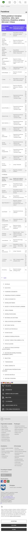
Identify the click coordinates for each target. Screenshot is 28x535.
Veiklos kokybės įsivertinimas (13, 321)
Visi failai (7, 284)
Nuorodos (17, 448)
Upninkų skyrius (4, 427)
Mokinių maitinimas (10, 302)
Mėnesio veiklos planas (11, 393)
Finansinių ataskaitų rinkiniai (12, 295)
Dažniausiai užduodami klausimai (19, 457)
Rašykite (4, 475)
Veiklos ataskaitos (10, 299)
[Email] (8, 481)
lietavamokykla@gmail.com (9, 497)
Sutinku (14, 529)
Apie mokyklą (4, 426)
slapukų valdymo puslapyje (15, 516)
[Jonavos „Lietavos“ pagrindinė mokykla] (3, 2)
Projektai (8, 386)
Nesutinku (13, 525)
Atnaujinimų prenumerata (12, 409)
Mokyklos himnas (5, 435)
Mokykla (8, 6)
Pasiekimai (3, 432)
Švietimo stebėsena (10, 378)
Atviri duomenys (18, 465)
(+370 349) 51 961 (9, 496)
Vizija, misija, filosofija (6, 431)
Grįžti (5, 278)
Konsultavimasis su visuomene (19, 454)
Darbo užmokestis (10, 365)
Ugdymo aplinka (4, 429)
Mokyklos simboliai (5, 434)
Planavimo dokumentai (11, 291)
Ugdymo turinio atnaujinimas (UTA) (14, 340)
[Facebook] (2, 481)
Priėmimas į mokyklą (5, 440)
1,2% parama (8, 401)
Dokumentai (8, 389)
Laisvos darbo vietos (11, 405)
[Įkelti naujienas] (9, 2)
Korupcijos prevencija (11, 329)
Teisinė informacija (19, 464)
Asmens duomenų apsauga (12, 336)
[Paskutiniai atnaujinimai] (14, 2)
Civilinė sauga (8, 332)
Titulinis (2, 6)
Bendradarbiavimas (5, 439)
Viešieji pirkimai (9, 310)
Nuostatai (7, 288)
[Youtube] (5, 481)
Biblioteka (8, 358)
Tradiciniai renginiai (5, 437)
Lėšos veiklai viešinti (5, 452)
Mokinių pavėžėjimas (10, 314)
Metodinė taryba (9, 325)
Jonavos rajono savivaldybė (16, 487)
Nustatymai (14, 521)
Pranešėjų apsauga (19, 459)
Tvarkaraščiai (9, 362)
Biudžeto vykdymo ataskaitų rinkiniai (15, 306)
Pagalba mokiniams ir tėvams (21, 427)
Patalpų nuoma (9, 344)
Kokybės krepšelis (10, 374)
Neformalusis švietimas (11, 317)
